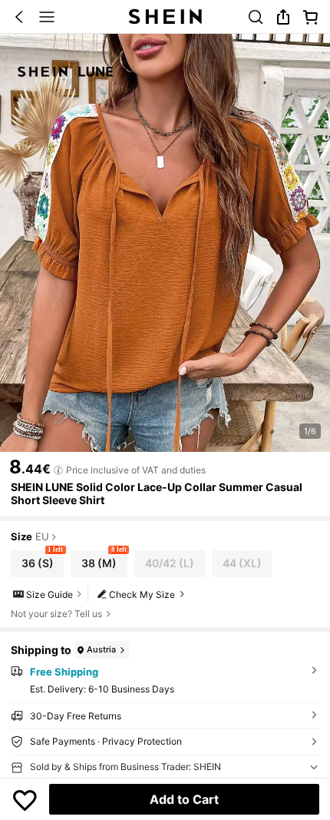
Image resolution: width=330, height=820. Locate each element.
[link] (255, 17)
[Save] (25, 799)
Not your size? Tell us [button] (56, 614)
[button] (19, 17)
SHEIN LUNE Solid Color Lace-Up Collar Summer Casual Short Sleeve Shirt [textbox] (156, 493)
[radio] (37, 563)
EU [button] (42, 537)
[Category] (47, 17)
